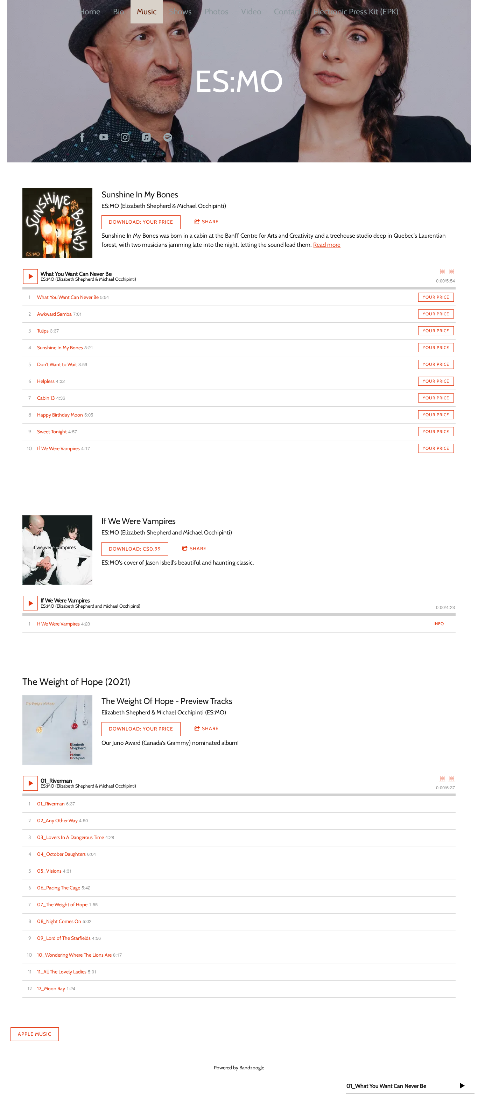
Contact (287, 11)
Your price (436, 297)
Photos (216, 11)
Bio (118, 11)
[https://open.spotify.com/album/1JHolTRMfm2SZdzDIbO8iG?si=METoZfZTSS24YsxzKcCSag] (167, 137)
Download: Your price (141, 222)
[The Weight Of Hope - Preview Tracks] (57, 730)
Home (89, 11)
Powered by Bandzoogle (239, 1067)
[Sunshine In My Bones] (57, 223)
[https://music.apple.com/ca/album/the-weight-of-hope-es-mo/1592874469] (146, 137)
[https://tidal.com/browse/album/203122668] (189, 137)
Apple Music (34, 1034)
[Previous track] (442, 271)
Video (251, 11)
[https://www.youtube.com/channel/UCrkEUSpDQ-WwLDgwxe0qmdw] (103, 137)
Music (146, 11)
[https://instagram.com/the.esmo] (125, 137)
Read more (326, 244)
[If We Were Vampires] (57, 550)
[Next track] (452, 271)
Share (210, 221)
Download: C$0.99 (135, 549)
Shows (180, 11)
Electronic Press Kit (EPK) (356, 11)
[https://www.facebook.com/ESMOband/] (82, 137)
